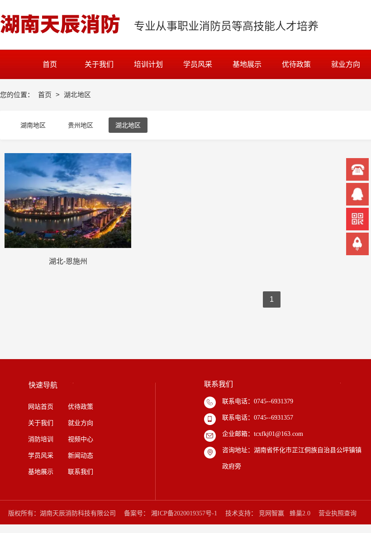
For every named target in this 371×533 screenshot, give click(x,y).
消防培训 (40, 439)
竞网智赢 (271, 513)
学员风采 (40, 455)
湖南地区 (33, 125)
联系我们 (80, 471)
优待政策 (80, 406)
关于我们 (40, 423)
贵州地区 (80, 125)
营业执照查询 (338, 513)
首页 (45, 94)
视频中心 (80, 439)
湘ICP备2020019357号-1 (184, 513)
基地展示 (40, 471)
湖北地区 (128, 125)
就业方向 (80, 423)
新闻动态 (79, 455)
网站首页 (40, 406)
